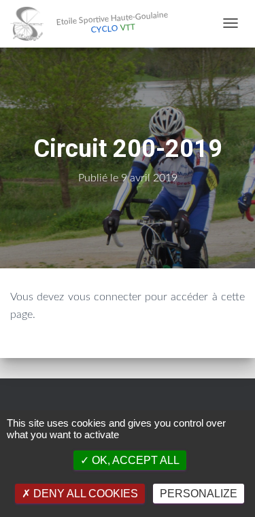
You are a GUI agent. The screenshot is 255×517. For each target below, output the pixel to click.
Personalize (198, 493)
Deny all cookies (84, 493)
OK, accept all (134, 460)
